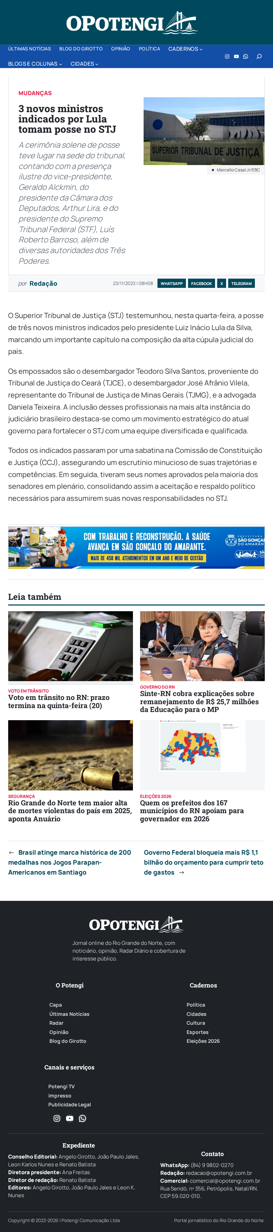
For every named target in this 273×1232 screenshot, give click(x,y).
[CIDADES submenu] (96, 64)
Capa (55, 1005)
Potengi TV (61, 1086)
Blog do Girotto (67, 1041)
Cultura (196, 1023)
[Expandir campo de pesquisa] (259, 56)
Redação (43, 283)
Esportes (198, 1032)
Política (196, 1005)
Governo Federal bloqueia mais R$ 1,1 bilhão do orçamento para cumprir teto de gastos (203, 862)
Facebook (201, 283)
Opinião (59, 1032)
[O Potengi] (132, 23)
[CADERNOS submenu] (201, 49)
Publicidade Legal (69, 1104)
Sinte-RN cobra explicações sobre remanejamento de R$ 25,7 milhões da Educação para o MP (199, 701)
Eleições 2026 (203, 1041)
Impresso (59, 1096)
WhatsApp (172, 283)
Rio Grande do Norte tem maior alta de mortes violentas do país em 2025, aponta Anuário (70, 810)
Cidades (197, 1014)
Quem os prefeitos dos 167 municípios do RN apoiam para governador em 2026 (192, 810)
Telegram (241, 283)
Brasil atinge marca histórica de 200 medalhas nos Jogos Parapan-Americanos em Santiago (69, 862)
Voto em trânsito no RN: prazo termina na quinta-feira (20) (58, 701)
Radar (56, 1023)
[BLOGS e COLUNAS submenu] (60, 64)
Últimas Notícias (69, 1014)
